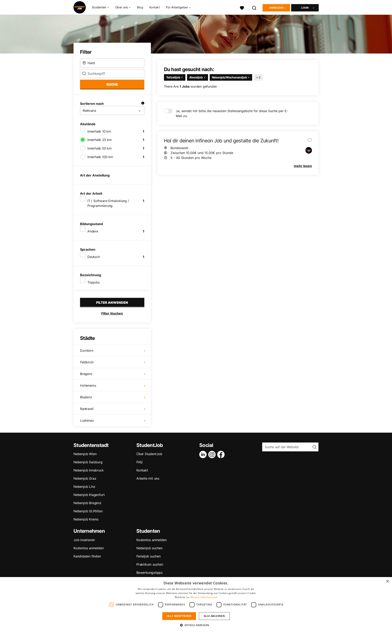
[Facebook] (221, 454)
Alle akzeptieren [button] (179, 616)
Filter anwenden (112, 302)
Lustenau (87, 420)
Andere (92, 231)
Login (305, 7)
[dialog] (196, 604)
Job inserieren (84, 540)
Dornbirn (86, 350)
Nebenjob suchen (149, 548)
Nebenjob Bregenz (87, 503)
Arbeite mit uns (147, 478)
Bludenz (86, 397)
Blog (140, 7)
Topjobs (93, 282)
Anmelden (276, 7)
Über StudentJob (149, 454)
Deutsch (93, 257)
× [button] (387, 581)
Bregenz (86, 374)
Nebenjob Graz (85, 478)
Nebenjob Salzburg (88, 462)
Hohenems (88, 385)
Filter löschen (112, 313)
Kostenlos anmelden (89, 548)
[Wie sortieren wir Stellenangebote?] (142, 103)
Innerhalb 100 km (100, 157)
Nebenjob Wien (85, 454)
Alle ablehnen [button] (214, 616)
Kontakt (154, 7)
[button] (196, 625)
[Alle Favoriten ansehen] (242, 7)
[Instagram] (212, 454)
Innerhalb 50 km (99, 148)
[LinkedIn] (203, 454)
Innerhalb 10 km (99, 131)
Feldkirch (87, 362)
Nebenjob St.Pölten (88, 511)
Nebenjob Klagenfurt (89, 495)
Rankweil (86, 409)
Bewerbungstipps (149, 573)
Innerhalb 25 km (99, 140)
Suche (112, 84)
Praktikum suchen (149, 564)
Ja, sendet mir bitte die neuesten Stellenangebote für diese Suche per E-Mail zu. (232, 113)
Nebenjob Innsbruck (89, 470)
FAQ (139, 462)
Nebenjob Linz (84, 487)
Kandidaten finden (87, 556)
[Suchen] (254, 7)
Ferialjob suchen (148, 556)
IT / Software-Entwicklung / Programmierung (108, 203)
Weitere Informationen (203, 597)
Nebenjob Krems (86, 519)
